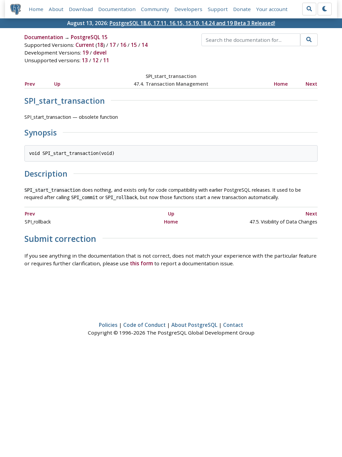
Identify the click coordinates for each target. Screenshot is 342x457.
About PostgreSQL (194, 325)
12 (96, 60)
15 (134, 44)
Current (84, 44)
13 (85, 60)
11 (106, 60)
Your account (272, 9)
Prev (30, 84)
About (56, 9)
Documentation (117, 9)
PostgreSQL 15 (89, 37)
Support (218, 9)
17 (113, 44)
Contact (233, 325)
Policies (108, 325)
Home (36, 9)
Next (311, 84)
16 (123, 44)
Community (155, 9)
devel (100, 52)
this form (141, 263)
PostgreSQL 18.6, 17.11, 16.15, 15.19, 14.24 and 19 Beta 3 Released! (192, 23)
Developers (188, 9)
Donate (242, 9)
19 (85, 52)
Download (81, 9)
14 (145, 44)
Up (57, 84)
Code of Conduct (144, 325)
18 (100, 44)
